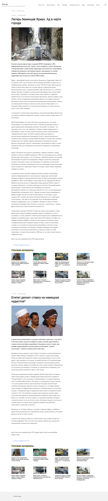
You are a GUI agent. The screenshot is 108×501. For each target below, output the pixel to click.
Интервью (64, 5)
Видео (83, 5)
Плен (58, 5)
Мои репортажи (51, 5)
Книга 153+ (41, 5)
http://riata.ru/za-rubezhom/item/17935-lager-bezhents (27, 239)
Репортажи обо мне (75, 5)
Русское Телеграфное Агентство (21, 245)
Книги (98, 5)
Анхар (5, 4)
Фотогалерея (90, 5)
